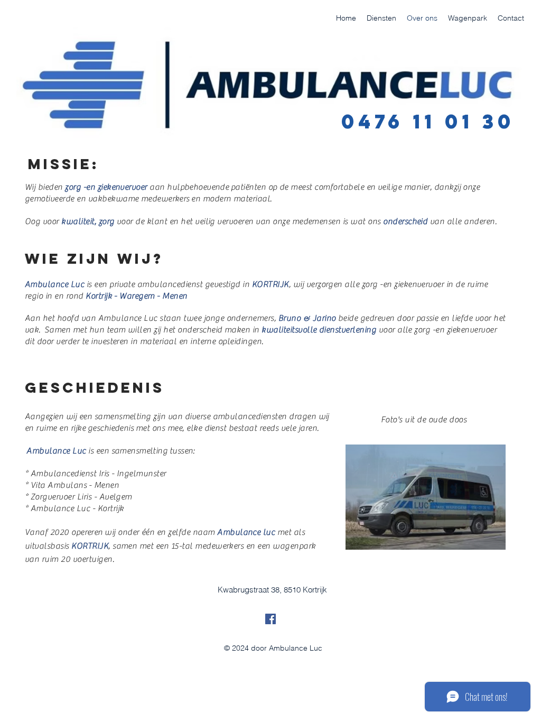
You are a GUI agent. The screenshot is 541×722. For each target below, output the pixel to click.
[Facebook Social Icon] (270, 619)
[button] (426, 497)
